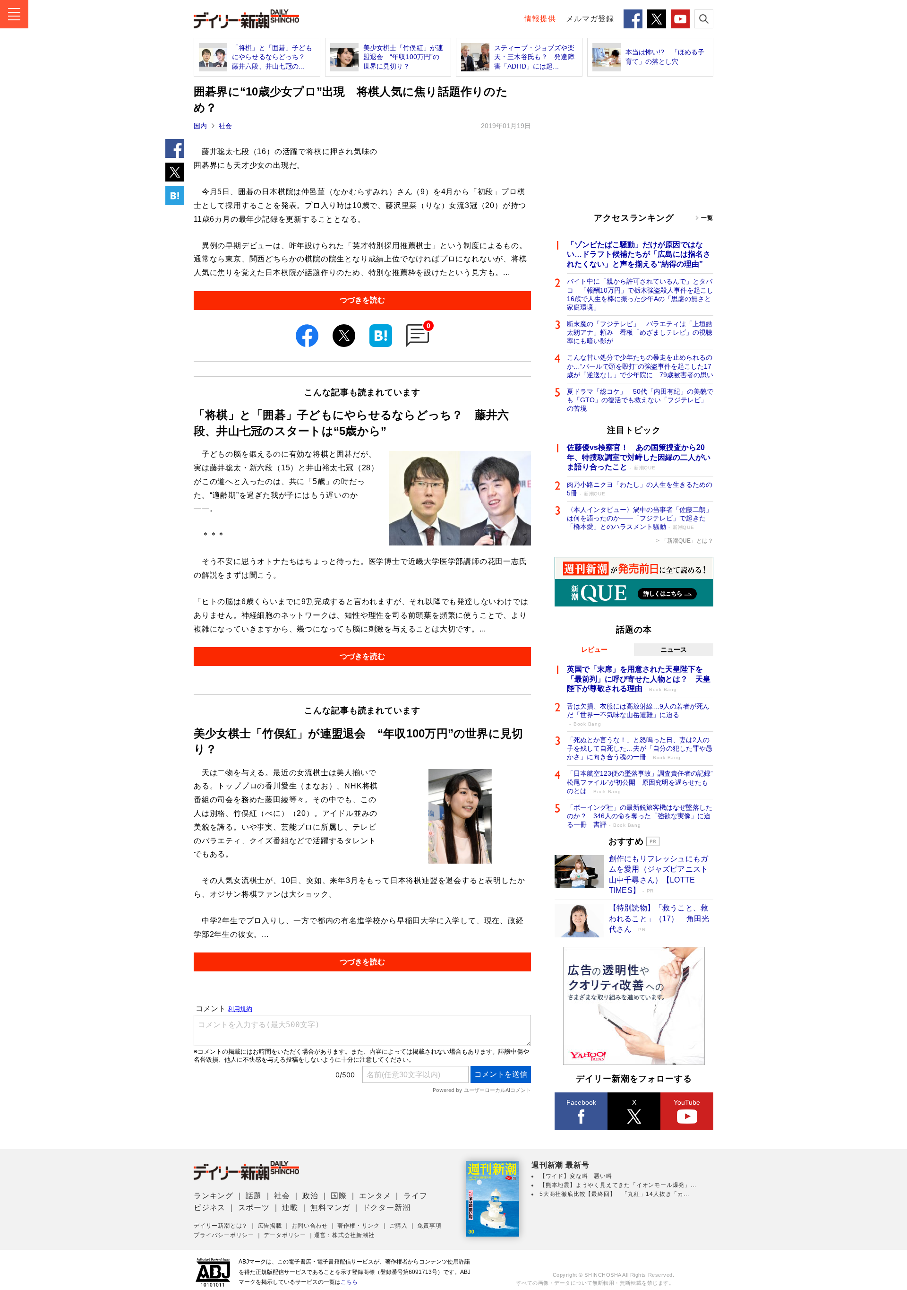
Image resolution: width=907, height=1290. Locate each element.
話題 (254, 1196)
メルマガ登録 (590, 19)
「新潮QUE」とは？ (687, 540)
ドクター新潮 (387, 1207)
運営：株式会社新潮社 (344, 1235)
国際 (339, 1196)
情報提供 (540, 19)
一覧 (707, 218)
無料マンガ (330, 1207)
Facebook (581, 1102)
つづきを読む (362, 300)
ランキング (213, 1196)
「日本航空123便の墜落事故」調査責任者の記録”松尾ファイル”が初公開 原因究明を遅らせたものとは (640, 782)
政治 (310, 1196)
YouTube (687, 1102)
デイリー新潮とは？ (221, 1225)
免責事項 (429, 1225)
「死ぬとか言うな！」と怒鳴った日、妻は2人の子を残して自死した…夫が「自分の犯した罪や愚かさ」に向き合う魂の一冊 (639, 748)
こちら (349, 1282)
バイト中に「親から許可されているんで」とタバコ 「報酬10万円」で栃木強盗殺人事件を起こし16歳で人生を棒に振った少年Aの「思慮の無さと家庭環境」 (640, 294)
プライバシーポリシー (224, 1235)
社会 (225, 126)
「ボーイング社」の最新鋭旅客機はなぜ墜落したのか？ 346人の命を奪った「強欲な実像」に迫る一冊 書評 (639, 816)
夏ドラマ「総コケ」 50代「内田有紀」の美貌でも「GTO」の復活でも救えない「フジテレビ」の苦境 (640, 400)
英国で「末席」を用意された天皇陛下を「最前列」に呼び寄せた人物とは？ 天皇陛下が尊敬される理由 (638, 679)
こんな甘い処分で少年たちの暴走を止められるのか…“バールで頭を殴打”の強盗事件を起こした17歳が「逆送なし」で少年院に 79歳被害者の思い (640, 366)
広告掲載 (270, 1225)
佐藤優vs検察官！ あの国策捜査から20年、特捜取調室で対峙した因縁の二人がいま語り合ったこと (638, 457)
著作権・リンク (358, 1225)
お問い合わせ (309, 1225)
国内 (200, 126)
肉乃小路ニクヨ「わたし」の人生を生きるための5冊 (639, 489)
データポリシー (285, 1235)
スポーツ (254, 1207)
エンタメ (375, 1196)
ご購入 (398, 1225)
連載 (290, 1207)
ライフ (415, 1196)
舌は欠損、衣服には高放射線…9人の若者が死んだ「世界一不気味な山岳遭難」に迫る (638, 714)
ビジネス (209, 1207)
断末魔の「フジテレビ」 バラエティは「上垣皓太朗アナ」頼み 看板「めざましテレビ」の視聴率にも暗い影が (639, 332)
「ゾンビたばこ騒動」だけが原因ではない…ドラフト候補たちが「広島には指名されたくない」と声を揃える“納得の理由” (638, 254)
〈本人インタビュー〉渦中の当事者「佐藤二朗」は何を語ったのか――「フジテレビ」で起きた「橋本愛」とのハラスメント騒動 (639, 518)
